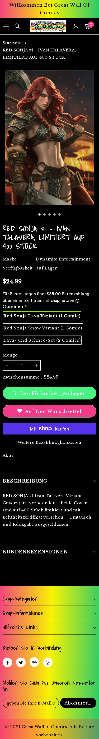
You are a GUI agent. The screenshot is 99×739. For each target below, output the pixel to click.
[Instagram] (48, 662)
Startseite (13, 42)
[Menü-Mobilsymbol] (6, 26)
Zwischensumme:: (22, 377)
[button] (39, 214)
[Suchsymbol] (17, 26)
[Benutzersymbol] (76, 26)
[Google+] (34, 662)
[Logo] (48, 26)
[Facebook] (7, 662)
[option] (49, 137)
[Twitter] (21, 662)
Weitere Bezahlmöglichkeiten (50, 442)
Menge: (10, 355)
